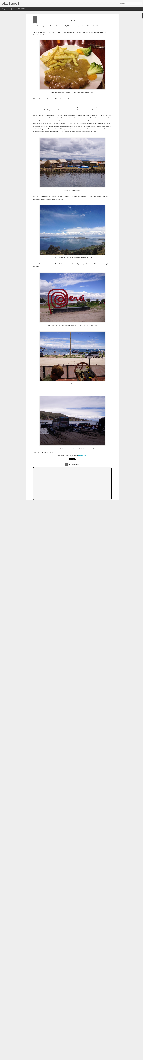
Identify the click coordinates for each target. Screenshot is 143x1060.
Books (23, 9)
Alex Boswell (82, 456)
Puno (72, 19)
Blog (13, 9)
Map (18, 9)
